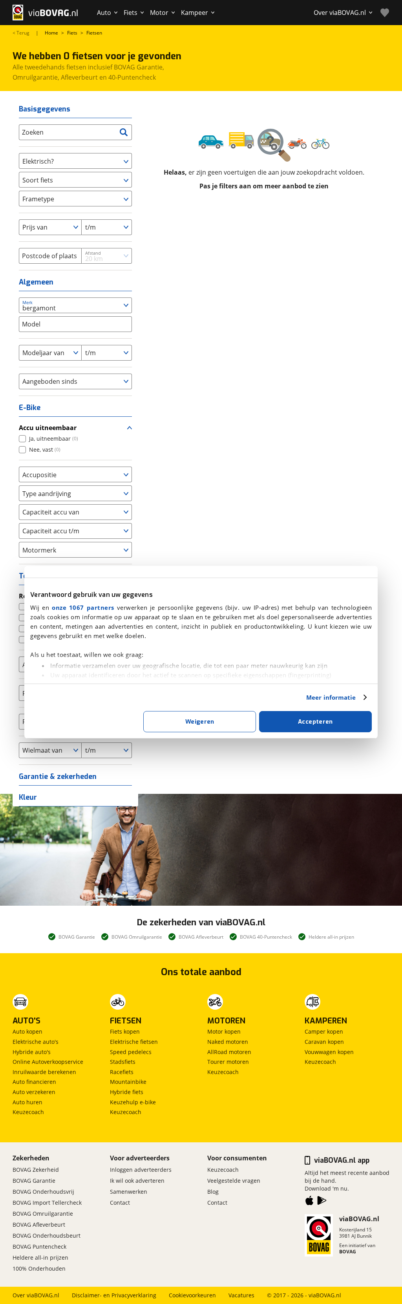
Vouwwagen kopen (329, 1052)
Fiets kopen (125, 1031)
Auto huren (27, 1102)
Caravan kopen (324, 1041)
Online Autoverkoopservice (48, 1061)
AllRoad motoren (229, 1052)
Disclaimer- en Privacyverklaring (114, 1295)
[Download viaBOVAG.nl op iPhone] (309, 1202)
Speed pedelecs (131, 1052)
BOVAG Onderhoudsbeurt (46, 1235)
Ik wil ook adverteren (137, 1180)
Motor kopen (224, 1031)
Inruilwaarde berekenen (44, 1072)
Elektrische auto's (35, 1041)
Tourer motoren (228, 1061)
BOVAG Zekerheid (36, 1169)
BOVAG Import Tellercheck (47, 1202)
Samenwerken (128, 1191)
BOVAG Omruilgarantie (43, 1213)
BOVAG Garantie (34, 1180)
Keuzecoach (28, 1112)
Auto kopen (27, 1031)
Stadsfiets (122, 1061)
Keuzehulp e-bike (133, 1102)
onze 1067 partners (83, 607)
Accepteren (315, 722)
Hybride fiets (126, 1092)
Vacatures (241, 1295)
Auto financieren (34, 1081)
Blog (213, 1191)
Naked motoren (227, 1041)
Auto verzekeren (34, 1092)
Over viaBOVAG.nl (36, 1295)
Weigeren (199, 722)
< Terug (21, 33)
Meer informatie (331, 697)
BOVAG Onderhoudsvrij (43, 1191)
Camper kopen (324, 1031)
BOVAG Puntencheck (39, 1246)
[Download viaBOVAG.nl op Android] (322, 1202)
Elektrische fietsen (134, 1041)
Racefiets (121, 1072)
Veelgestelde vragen (233, 1180)
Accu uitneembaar (48, 427)
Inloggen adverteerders (141, 1169)
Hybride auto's (32, 1052)
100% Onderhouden (39, 1268)
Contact (120, 1202)
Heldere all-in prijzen (40, 1257)
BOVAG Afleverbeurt (39, 1224)
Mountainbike (128, 1081)
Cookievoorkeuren (192, 1295)
